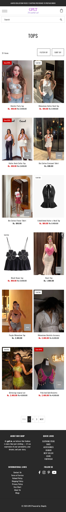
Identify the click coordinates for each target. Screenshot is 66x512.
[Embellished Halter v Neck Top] (49, 196)
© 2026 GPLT (26, 506)
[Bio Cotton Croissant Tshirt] (49, 139)
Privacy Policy (17, 484)
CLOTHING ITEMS (48, 441)
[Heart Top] (49, 253)
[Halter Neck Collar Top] (17, 139)
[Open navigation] (5, 10)
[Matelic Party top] (17, 81)
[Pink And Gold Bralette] (49, 368)
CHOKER (49, 450)
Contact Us (17, 472)
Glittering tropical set (17, 392)
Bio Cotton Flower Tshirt (17, 220)
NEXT (42, 419)
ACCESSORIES (48, 447)
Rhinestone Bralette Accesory (49, 335)
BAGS (48, 444)
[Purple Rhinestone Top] (17, 311)
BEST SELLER (48, 453)
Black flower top (17, 278)
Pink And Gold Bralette (48, 392)
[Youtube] (54, 472)
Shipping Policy (17, 481)
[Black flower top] (17, 253)
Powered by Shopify (39, 506)
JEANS (48, 456)
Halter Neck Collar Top (17, 163)
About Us (17, 490)
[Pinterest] (49, 472)
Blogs (17, 493)
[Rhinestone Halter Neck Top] (49, 81)
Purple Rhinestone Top (17, 335)
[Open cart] (61, 10)
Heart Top (48, 278)
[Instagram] (44, 472)
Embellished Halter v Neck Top (49, 220)
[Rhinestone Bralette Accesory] (49, 311)
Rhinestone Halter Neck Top (49, 106)
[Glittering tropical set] (17, 368)
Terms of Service (17, 475)
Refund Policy (17, 478)
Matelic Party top (17, 106)
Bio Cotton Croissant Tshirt (49, 163)
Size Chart (17, 487)
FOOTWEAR (48, 459)
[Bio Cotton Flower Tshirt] (17, 196)
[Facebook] (39, 472)
